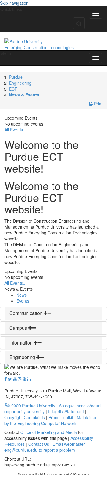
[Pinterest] (24, 379)
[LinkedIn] (29, 379)
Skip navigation (14, 3)
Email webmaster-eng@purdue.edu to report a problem (45, 447)
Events (22, 301)
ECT (13, 89)
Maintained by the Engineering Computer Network (50, 420)
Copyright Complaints (24, 417)
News (21, 295)
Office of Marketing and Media (48, 432)
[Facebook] (5, 379)
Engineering (20, 83)
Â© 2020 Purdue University (29, 405)
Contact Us (38, 444)
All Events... (15, 130)
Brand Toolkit (60, 417)
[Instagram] (19, 379)
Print (98, 104)
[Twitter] (10, 379)
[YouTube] (15, 379)
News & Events (24, 95)
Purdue (16, 77)
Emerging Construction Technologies (39, 47)
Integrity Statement (66, 411)
